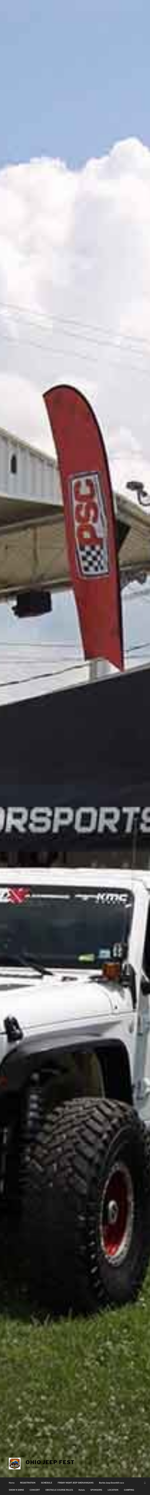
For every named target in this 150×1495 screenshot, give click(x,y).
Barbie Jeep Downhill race (111, 1482)
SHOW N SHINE (16, 1490)
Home (12, 1482)
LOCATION (113, 1490)
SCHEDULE (46, 1482)
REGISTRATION (27, 1482)
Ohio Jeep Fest (50, 1462)
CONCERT (35, 1490)
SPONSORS (96, 1490)
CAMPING (129, 1490)
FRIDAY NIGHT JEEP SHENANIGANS (75, 1482)
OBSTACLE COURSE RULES (59, 1490)
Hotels (82, 1490)
